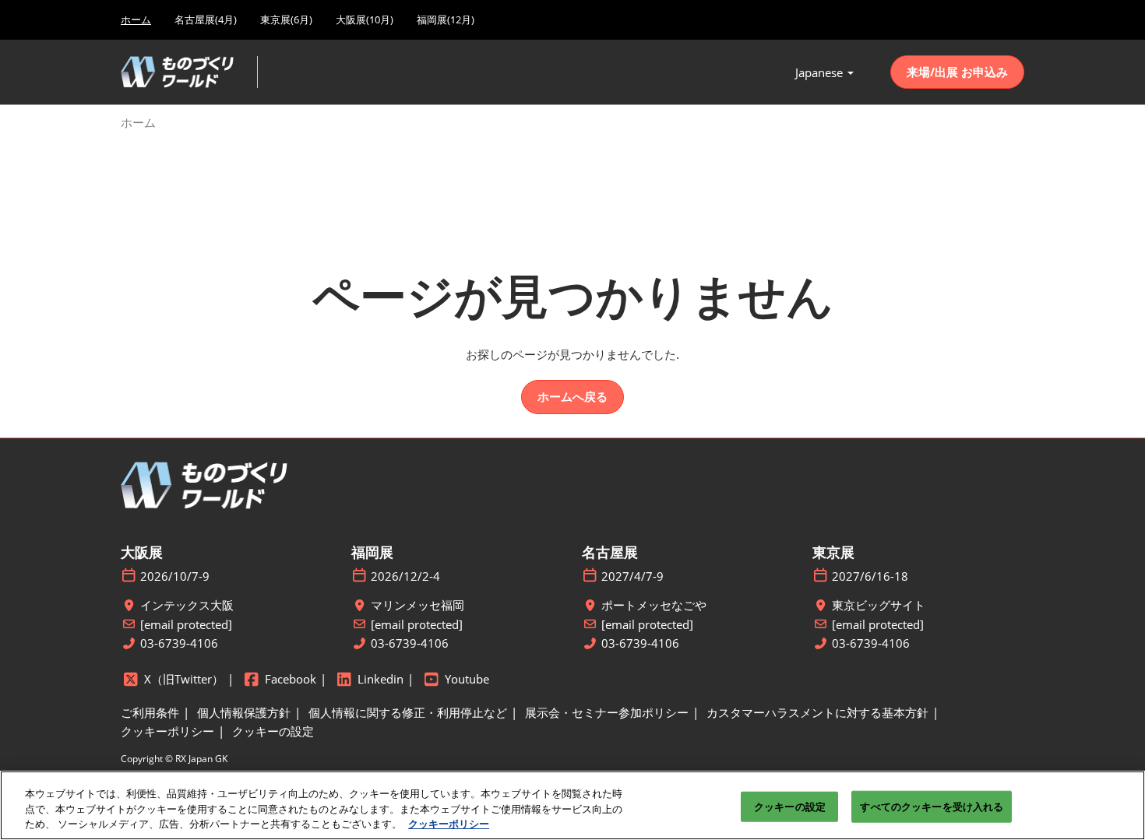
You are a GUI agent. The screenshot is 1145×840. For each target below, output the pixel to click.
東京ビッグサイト (878, 605)
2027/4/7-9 (632, 576)
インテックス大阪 (187, 605)
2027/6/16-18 (870, 576)
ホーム (136, 19)
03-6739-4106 (179, 643)
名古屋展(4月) (205, 19)
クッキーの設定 (790, 806)
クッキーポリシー (448, 824)
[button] (957, 72)
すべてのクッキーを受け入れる (931, 806)
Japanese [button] (820, 72)
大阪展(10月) (364, 19)
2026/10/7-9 (175, 576)
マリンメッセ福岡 (417, 605)
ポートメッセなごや (653, 605)
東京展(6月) (286, 19)
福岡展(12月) (445, 19)
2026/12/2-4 (405, 576)
